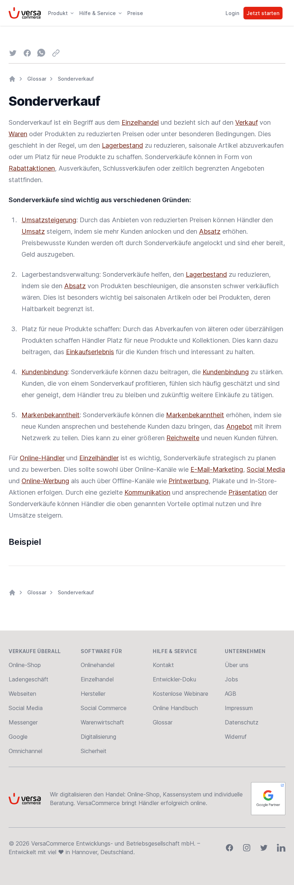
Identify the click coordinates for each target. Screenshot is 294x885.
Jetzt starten (263, 13)
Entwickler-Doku (174, 679)
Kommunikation (147, 492)
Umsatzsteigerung (49, 220)
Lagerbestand (122, 145)
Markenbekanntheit (51, 415)
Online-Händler (42, 458)
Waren (18, 134)
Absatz (209, 231)
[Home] (12, 78)
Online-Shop (25, 664)
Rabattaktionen (32, 168)
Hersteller (93, 693)
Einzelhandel (140, 122)
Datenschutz (242, 722)
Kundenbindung (45, 372)
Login (232, 13)
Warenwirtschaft (102, 722)
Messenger (23, 722)
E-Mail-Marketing (216, 469)
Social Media (266, 469)
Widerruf (236, 736)
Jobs (231, 679)
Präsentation (247, 492)
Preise (135, 13)
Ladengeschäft (28, 679)
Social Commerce (104, 708)
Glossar (36, 79)
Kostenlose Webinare (180, 693)
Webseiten (22, 693)
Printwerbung (189, 481)
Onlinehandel (97, 664)
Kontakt (163, 664)
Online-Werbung (45, 481)
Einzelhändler (99, 458)
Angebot (239, 426)
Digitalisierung (98, 736)
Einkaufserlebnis (90, 352)
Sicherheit (93, 751)
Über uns (236, 664)
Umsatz (33, 231)
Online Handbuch (175, 708)
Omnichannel (25, 751)
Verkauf (246, 122)
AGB (230, 693)
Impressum (239, 708)
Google (18, 736)
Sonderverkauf (76, 79)
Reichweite (182, 438)
